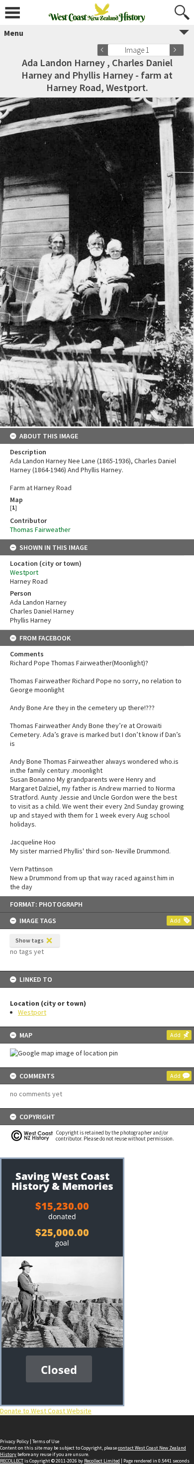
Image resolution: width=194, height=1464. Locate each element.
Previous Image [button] (104, 50)
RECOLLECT (11, 1461)
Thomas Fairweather (40, 529)
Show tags (29, 940)
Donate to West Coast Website (46, 1410)
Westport (32, 1012)
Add (175, 920)
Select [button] (165, 50)
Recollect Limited (102, 1461)
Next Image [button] (177, 50)
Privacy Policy (14, 1441)
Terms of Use (45, 1441)
